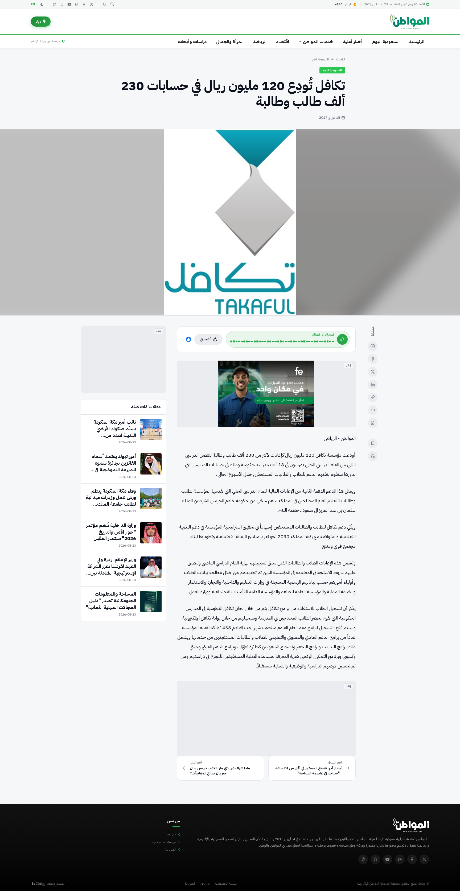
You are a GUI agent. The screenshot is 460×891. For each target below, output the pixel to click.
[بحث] (112, 4)
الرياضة (259, 41)
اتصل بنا (170, 849)
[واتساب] (372, 346)
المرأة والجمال (230, 41)
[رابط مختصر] (372, 410)
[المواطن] (409, 21)
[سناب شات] (61, 4)
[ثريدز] (54, 4)
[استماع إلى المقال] (372, 456)
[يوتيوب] (69, 4)
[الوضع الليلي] (41, 4)
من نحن (171, 834)
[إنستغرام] (76, 4)
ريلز (38, 21)
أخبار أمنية (353, 41)
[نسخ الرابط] (372, 397)
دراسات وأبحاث (192, 41)
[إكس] (372, 372)
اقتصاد (282, 41)
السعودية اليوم (386, 41)
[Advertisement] (266, 718)
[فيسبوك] (84, 4)
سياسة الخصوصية (164, 841)
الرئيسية (416, 41)
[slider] (282, 341)
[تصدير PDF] (372, 423)
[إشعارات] (104, 4)
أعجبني (205, 339)
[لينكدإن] (372, 384)
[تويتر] (91, 4)
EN (33, 4)
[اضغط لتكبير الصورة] (230, 222)
